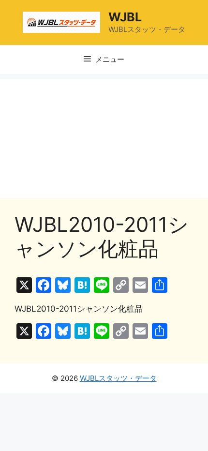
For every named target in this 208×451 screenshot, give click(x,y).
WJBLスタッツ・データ (118, 378)
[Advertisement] (104, 136)
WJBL (125, 17)
